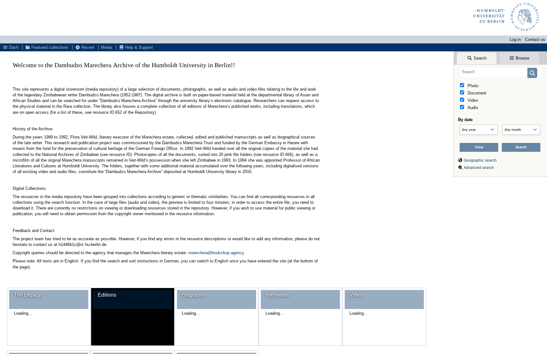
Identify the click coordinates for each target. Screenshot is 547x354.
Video (472, 100)
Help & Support (138, 47)
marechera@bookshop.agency (216, 252)
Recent (87, 47)
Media (106, 47)
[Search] (532, 73)
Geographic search (480, 160)
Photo (472, 85)
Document (476, 93)
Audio (472, 107)
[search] (500, 72)
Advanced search (479, 167)
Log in (515, 39)
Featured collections (49, 47)
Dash (13, 47)
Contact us (535, 39)
